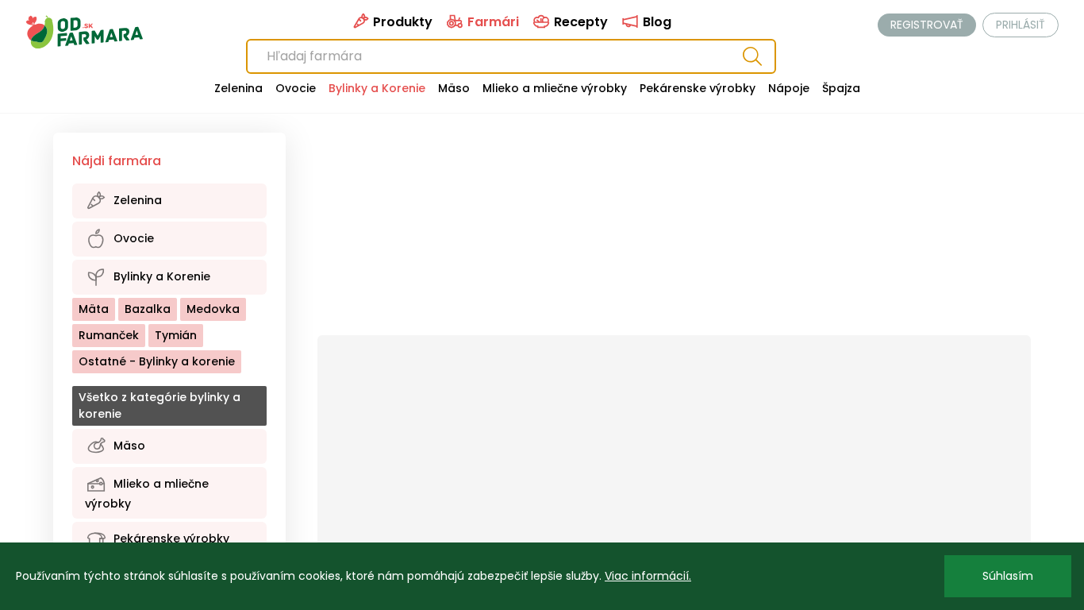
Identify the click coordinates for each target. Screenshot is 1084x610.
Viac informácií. (648, 576)
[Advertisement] (674, 234)
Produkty (401, 22)
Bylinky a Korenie (377, 88)
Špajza (841, 88)
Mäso (454, 88)
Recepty (579, 22)
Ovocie (295, 88)
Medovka (213, 309)
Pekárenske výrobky (697, 88)
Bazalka (148, 309)
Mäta (94, 309)
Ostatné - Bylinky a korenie (157, 361)
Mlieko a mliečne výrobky (554, 88)
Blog (655, 22)
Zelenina (238, 88)
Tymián (176, 335)
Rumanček (109, 335)
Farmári (491, 22)
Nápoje (788, 88)
